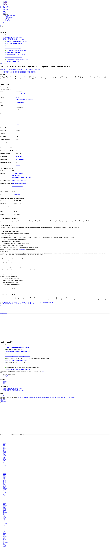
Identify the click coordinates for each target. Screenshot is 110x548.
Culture (6, 16)
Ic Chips (65, 397)
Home (4, 11)
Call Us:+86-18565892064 (5, 7)
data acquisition (3, 306)
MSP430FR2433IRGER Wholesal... (13, 57)
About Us (4, 13)
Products (4, 12)
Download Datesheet (10, 81)
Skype (1, 400)
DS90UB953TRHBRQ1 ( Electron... (13, 61)
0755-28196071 (6, 375)
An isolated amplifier (4, 220)
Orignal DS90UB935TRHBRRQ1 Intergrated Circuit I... (18, 351)
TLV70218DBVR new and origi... (13, 48)
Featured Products (21, 397)
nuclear (24, 249)
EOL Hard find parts (8, 17)
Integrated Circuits (32, 397)
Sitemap (26, 397)
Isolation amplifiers (3, 309)
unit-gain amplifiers (3, 313)
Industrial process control (5, 307)
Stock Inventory (8, 20)
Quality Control (8, 19)
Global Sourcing (8, 18)
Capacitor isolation (5, 265)
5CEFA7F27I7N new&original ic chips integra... (16, 360)
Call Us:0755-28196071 (4, 6)
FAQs (4, 22)
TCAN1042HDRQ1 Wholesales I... (13, 52)
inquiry (43, 371)
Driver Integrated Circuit (58, 397)
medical (20, 249)
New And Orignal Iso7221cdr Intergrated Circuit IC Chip (13, 39)
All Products (73, 397)
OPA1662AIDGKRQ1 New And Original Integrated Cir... (18, 369)
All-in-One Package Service (10, 15)
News (4, 21)
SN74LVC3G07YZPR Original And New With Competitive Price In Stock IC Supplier (19, 303)
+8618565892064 (3, 401)
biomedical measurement (4, 305)
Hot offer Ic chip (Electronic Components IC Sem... (17, 347)
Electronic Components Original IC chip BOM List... (17, 356)
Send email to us (3, 81)
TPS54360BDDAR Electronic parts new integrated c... (17, 365)
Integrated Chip (38, 397)
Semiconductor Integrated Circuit (48, 397)
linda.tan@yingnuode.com (7, 376)
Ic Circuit (68, 397)
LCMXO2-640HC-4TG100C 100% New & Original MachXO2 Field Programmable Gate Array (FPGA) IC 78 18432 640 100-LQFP (28, 302)
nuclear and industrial (4, 312)
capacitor (76, 221)
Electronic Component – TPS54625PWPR (10, 38)
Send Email (2, 399)
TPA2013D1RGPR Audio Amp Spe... (14, 43)
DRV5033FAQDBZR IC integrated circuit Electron (12, 37)
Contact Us (5, 23)
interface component (4, 308)
